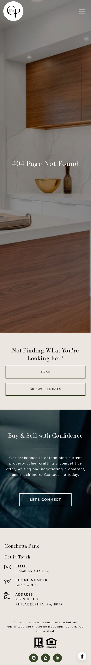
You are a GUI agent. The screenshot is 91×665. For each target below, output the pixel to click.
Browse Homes (46, 389)
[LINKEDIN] (57, 658)
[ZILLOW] (45, 658)
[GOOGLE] (33, 658)
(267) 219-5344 (25, 585)
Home (45, 372)
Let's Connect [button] (45, 500)
